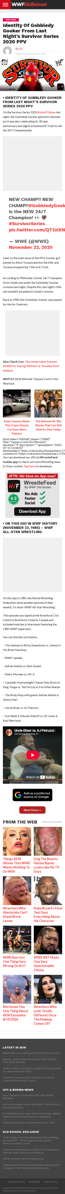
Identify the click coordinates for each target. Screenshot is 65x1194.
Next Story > (32, 810)
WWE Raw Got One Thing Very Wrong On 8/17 (14, 961)
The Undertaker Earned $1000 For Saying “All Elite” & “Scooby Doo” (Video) (31, 366)
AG (21, 48)
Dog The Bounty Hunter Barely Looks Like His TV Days (46, 865)
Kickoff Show (47, 112)
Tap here (29, 466)
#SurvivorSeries (27, 223)
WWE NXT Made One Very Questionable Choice (46, 963)
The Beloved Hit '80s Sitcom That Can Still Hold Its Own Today (48, 425)
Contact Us (50, 1182)
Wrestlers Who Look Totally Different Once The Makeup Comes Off (45, 1015)
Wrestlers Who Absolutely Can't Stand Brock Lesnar (15, 914)
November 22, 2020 (31, 247)
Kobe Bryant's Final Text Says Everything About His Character (48, 914)
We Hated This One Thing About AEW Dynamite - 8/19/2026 (15, 1013)
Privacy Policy (16, 1182)
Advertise (34, 1182)
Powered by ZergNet (52, 822)
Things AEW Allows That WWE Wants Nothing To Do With (16, 865)
